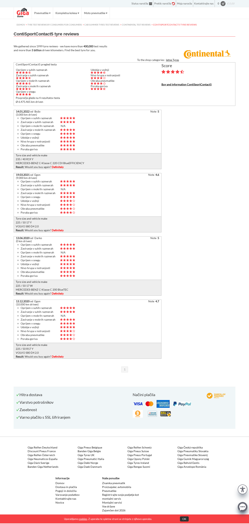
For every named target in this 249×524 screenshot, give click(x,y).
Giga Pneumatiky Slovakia (192, 451)
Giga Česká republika (190, 447)
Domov (59, 483)
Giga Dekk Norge (88, 462)
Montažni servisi (112, 502)
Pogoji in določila (65, 490)
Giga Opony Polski (138, 459)
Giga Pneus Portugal (139, 455)
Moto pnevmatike (94, 13)
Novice (59, 502)
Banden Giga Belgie (89, 451)
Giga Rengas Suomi (138, 466)
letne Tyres (172, 60)
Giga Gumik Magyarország (193, 459)
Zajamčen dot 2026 (113, 510)
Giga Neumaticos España (42, 459)
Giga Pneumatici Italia (91, 459)
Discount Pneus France (42, 451)
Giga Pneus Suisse (138, 451)
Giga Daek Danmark (90, 466)
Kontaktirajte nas (65, 498)
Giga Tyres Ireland (138, 462)
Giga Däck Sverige (38, 462)
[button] (242, 489)
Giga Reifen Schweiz (139, 447)
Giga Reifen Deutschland (42, 447)
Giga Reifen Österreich (41, 455)
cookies (83, 518)
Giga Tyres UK (86, 455)
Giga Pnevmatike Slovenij (192, 455)
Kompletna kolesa (66, 13)
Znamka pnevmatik (113, 483)
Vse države (108, 506)
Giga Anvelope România (191, 466)
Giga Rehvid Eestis (188, 462)
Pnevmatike (41, 13)
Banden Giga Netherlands (43, 466)
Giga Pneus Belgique (90, 447)
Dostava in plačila (66, 487)
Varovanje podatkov (67, 494)
